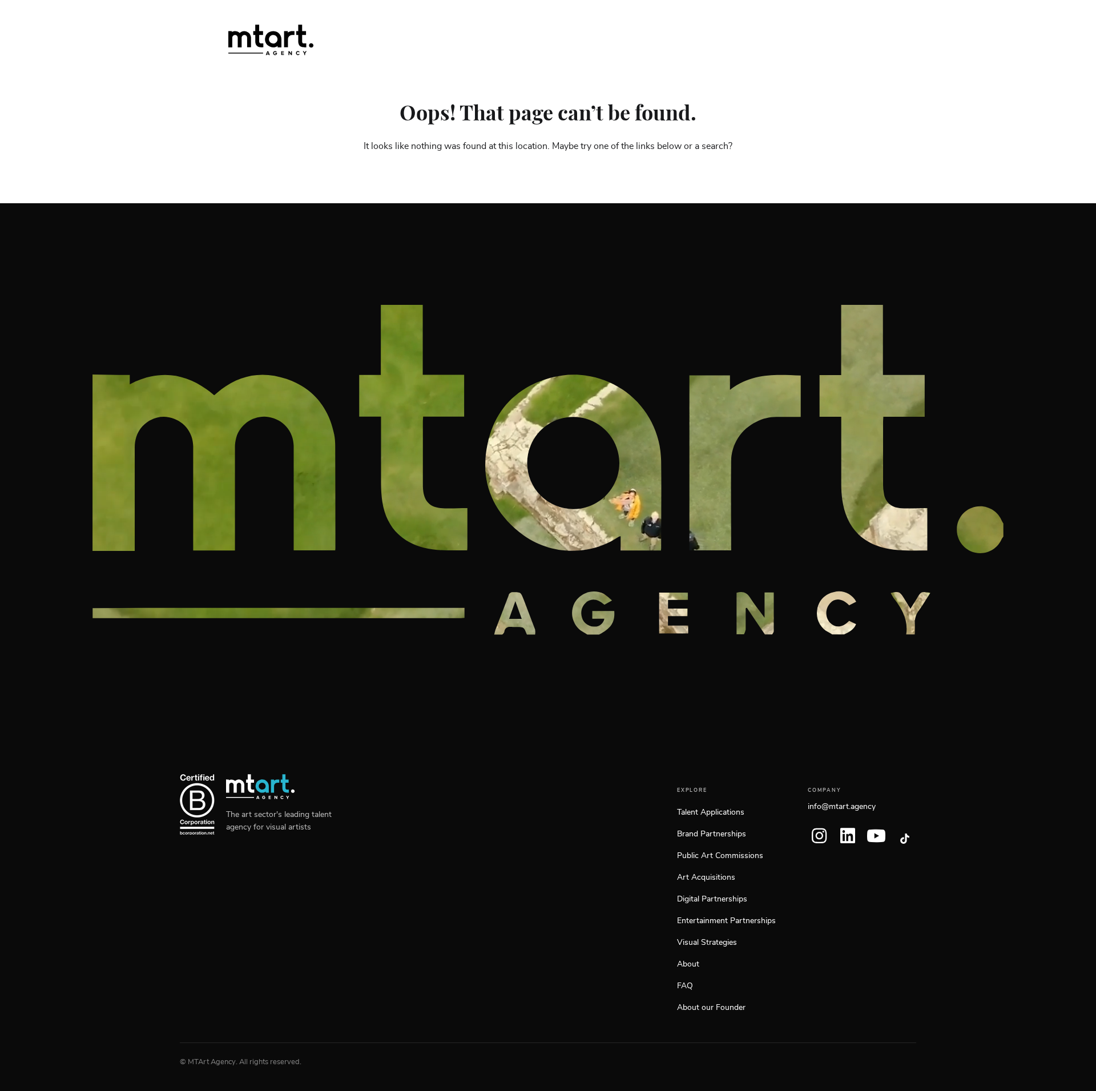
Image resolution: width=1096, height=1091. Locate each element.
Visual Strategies (707, 943)
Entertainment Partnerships (726, 921)
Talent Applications (710, 812)
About (688, 964)
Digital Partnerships (712, 899)
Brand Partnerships (711, 834)
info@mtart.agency (842, 807)
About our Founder (711, 1008)
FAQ (685, 986)
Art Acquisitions (706, 877)
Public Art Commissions (720, 856)
